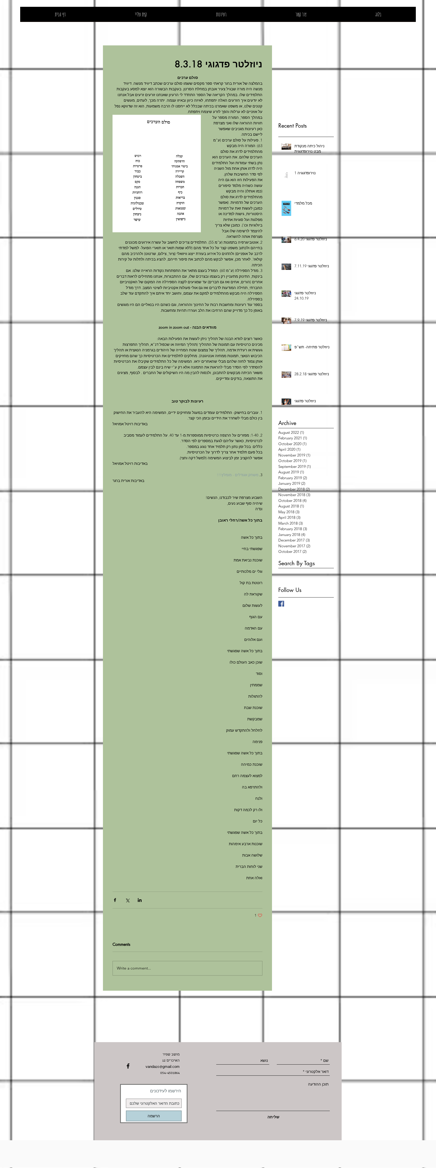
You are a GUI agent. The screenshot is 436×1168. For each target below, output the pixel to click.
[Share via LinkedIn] (139, 900)
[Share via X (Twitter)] (127, 900)
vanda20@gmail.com (163, 1067)
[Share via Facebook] (115, 900)
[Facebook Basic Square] (281, 604)
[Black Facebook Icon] (128, 1066)
